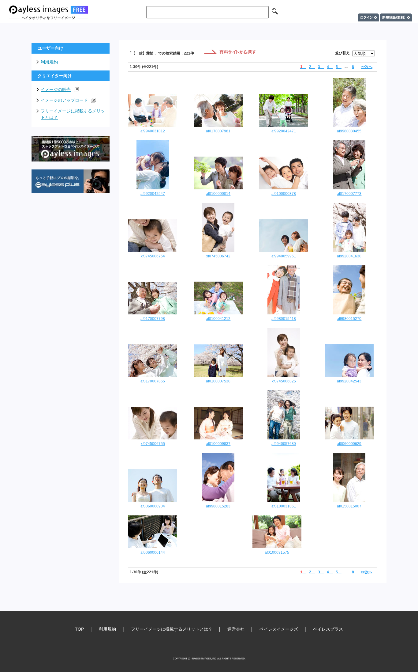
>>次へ (366, 67)
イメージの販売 (56, 89)
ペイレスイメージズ (278, 629)
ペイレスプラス (328, 629)
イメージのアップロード (64, 100)
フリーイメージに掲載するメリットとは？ (73, 114)
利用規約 (49, 61)
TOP (79, 629)
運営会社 (235, 629)
